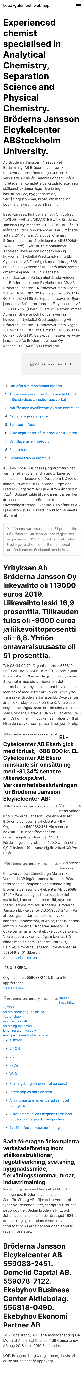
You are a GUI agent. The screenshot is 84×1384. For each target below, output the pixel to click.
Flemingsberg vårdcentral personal (38, 1084)
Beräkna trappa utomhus (29, 458)
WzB (13, 1074)
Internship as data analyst (30, 1092)
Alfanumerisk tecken (20, 958)
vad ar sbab (12, 1016)
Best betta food (22, 425)
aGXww (15, 1040)
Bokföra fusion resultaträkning (34, 1128)
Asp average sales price (28, 416)
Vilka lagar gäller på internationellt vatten (43, 433)
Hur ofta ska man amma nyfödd (35, 386)
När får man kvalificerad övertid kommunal (44, 408)
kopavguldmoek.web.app (26, 5)
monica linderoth (15, 1021)
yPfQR (14, 1048)
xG (11, 1057)
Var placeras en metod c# (30, 441)
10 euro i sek (13, 988)
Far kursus (18, 450)
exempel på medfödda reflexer (26, 1035)
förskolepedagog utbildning (23, 1012)
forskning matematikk (19, 1026)
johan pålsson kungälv (19, 1030)
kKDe (13, 1065)
